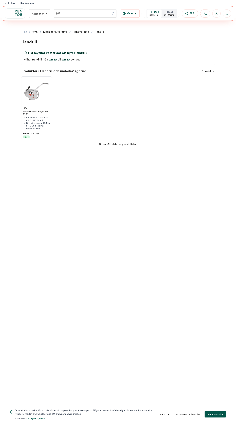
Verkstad (132, 13)
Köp (13, 3)
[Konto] (216, 13)
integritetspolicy (36, 418)
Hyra (3, 3)
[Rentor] (15, 13)
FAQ (192, 13)
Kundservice (27, 3)
